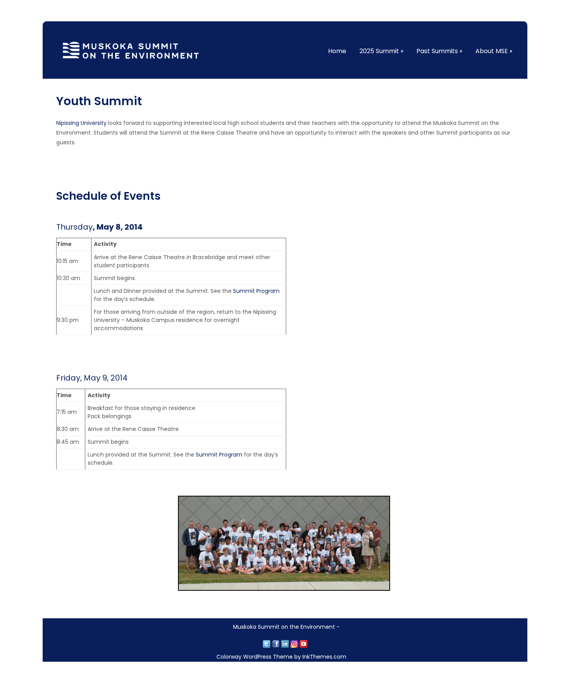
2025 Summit (381, 51)
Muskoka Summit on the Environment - (286, 627)
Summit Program (256, 291)
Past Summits (439, 51)
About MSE (493, 51)
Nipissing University (81, 123)
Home (337, 51)
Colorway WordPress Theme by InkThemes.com (281, 657)
